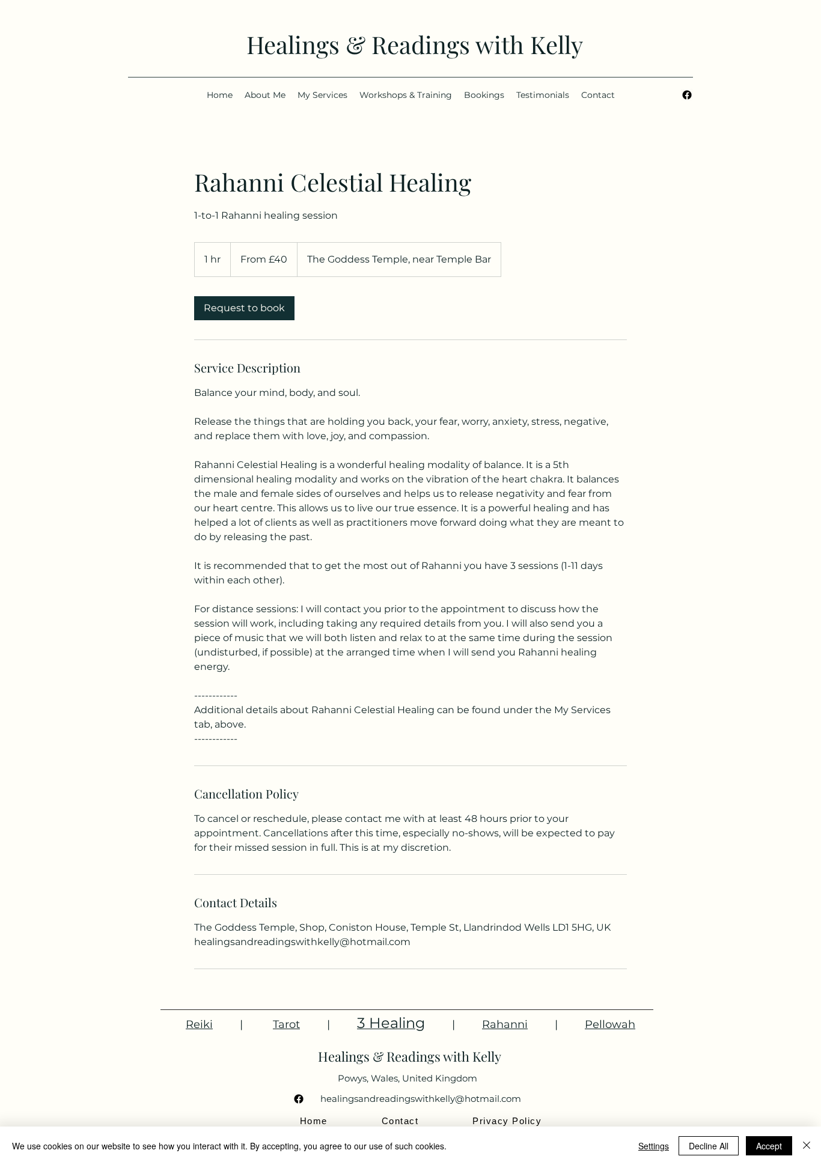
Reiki (199, 1024)
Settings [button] (653, 1146)
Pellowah (610, 1024)
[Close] (806, 1145)
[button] (484, 95)
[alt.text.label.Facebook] (687, 95)
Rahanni (505, 1024)
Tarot (286, 1024)
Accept (769, 1146)
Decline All (708, 1146)
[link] (244, 308)
